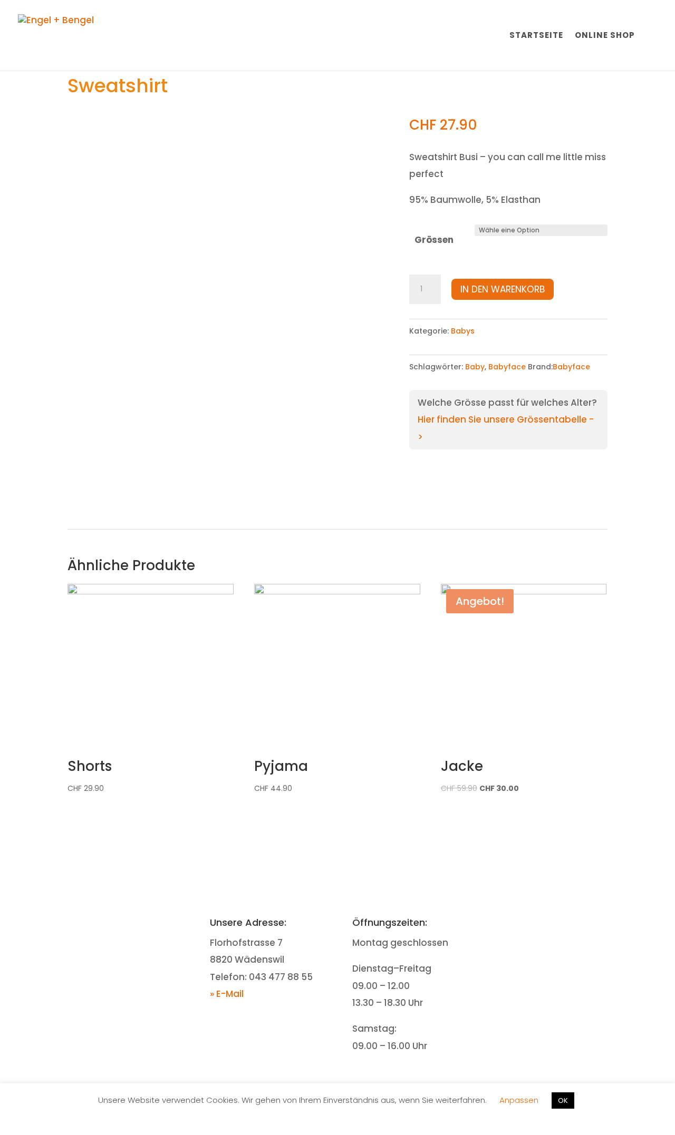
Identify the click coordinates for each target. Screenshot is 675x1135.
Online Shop (605, 36)
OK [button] (563, 1100)
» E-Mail (227, 993)
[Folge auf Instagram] (561, 924)
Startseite (536, 36)
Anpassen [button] (518, 1099)
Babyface (507, 366)
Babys (463, 331)
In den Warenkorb (502, 289)
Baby (475, 366)
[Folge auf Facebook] (540, 924)
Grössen (434, 239)
